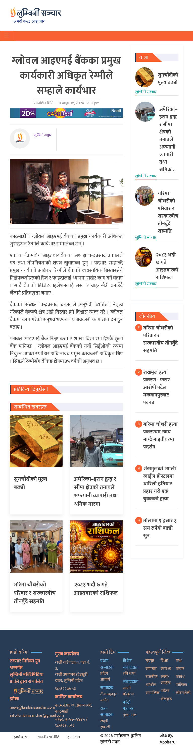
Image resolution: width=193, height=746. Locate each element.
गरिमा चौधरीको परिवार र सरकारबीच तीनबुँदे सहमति (160, 339)
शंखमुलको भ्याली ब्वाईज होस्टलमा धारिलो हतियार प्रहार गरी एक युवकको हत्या (159, 483)
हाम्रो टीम (73, 737)
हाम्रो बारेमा (21, 737)
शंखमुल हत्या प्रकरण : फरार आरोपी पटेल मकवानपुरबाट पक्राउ (156, 387)
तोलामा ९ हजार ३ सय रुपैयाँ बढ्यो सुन (160, 528)
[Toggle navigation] (7, 36)
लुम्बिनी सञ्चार (43, 135)
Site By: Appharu (167, 739)
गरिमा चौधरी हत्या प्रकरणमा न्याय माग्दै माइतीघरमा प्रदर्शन (160, 435)
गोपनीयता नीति (48, 737)
